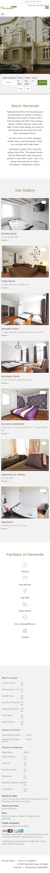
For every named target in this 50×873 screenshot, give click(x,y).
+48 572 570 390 (31, 2)
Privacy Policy (8, 861)
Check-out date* (28, 81)
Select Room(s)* (10, 78)
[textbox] (10, 82)
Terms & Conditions (27, 861)
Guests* (34, 79)
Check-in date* (20, 81)
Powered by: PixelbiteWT (36, 867)
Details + (5, 240)
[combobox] (10, 82)
